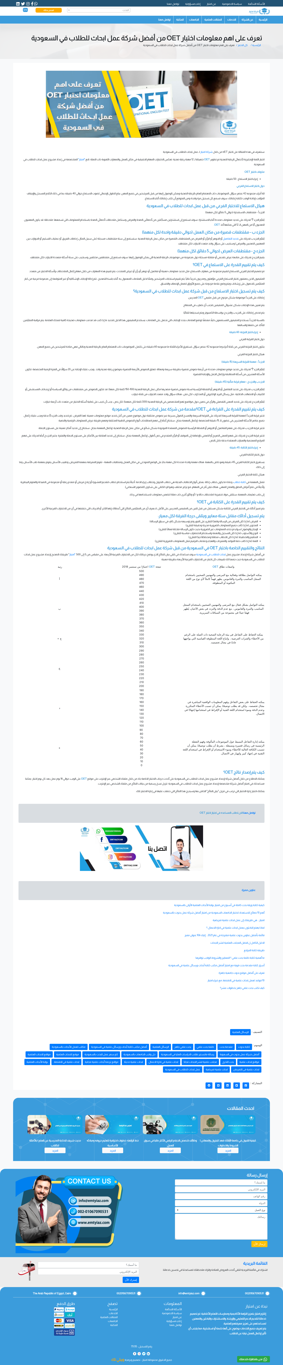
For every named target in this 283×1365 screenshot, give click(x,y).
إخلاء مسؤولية (193, 3)
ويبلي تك (117, 1359)
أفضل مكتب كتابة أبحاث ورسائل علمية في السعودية (119, 1046)
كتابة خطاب (239, 482)
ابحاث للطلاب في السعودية (211, 554)
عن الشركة (247, 19)
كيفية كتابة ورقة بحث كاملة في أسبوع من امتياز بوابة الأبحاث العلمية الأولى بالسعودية (219, 905)
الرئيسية (263, 19)
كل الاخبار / (242, 45)
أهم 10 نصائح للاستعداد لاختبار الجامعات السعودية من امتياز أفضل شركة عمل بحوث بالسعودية (213, 912)
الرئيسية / (256, 45)
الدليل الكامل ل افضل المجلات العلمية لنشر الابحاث (237, 942)
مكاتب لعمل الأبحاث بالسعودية (68, 1046)
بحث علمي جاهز (182, 1046)
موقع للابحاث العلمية (67, 1054)
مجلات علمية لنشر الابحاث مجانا (200, 1062)
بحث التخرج (228, 1062)
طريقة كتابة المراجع (254, 950)
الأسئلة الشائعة (256, 3)
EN (25, 10)
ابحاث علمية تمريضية (217, 1069)
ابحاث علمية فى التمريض (246, 1069)
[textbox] (98, 10)
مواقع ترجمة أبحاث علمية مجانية (101, 1062)
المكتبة (180, 19)
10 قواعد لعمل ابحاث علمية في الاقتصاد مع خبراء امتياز (236, 980)
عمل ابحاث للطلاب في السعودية (182, 1069)
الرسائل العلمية (240, 1032)
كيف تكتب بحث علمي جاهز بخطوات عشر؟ (242, 988)
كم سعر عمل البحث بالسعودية (101, 1054)
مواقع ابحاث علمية (249, 1062)
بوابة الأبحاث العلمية (37, 1062)
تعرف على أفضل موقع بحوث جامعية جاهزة (241, 972)
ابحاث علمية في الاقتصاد (66, 1062)
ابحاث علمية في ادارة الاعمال (163, 1062)
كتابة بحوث (244, 1046)
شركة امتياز (206, 151)
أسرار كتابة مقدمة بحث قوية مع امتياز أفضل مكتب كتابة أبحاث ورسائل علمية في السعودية (216, 965)
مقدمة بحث (226, 1046)
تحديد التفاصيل (230, 238)
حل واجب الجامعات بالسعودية (139, 1054)
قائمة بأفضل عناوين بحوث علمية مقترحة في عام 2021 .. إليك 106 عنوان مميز (224, 935)
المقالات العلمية (213, 19)
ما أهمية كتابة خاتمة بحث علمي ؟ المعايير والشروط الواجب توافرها (230, 957)
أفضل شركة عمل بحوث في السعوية (239, 1054)
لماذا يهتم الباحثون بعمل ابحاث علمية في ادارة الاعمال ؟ (235, 927)
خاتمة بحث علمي (205, 1046)
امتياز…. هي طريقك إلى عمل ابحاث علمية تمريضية (238, 920)
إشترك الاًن (131, 1280)
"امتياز (72, 554)
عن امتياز (211, 3)
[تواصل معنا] (141, 848)
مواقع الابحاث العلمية (39, 1054)
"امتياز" (81, 159)
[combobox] (98, 10)
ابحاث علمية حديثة (133, 1062)
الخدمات (231, 19)
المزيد (228, 1150)
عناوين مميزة (248, 890)
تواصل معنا (173, 3)
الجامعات (194, 19)
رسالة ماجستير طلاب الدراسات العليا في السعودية (187, 1054)
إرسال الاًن (259, 1244)
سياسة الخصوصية (232, 3)
